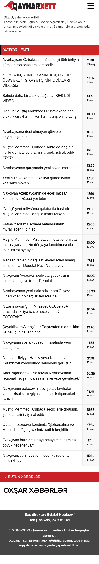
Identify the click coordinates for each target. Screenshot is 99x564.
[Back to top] (86, 551)
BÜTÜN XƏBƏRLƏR (24, 477)
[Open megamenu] (91, 6)
